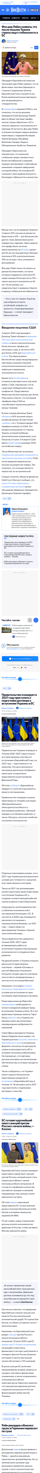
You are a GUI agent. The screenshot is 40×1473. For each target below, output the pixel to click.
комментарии (9, 109)
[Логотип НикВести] (18, 10)
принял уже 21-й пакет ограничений (19, 1344)
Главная (4, 23)
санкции (13, 1334)
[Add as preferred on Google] (7, 10)
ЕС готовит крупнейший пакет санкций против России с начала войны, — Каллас (17, 555)
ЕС (5, 538)
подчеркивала (8, 1004)
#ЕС (4, 498)
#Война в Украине (9, 1109)
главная (6, 18)
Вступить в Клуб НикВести (21, 659)
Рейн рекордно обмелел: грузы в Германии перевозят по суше (18, 562)
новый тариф (14, 443)
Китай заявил (20, 378)
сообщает (14, 785)
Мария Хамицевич (13, 40)
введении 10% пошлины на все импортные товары (19, 339)
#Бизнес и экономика (10, 1414)
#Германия (7, 1419)
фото (33, 18)
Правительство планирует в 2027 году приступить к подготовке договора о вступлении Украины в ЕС (18, 545)
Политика (16, 23)
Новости (9, 23)
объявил (6, 416)
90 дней (24, 249)
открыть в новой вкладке (9, 713)
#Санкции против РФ (10, 1114)
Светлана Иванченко (26, 1436)
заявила (14, 1202)
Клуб (35, 10)
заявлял (12, 1017)
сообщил (6, 423)
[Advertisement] (20, 205)
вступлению (7, 1081)
